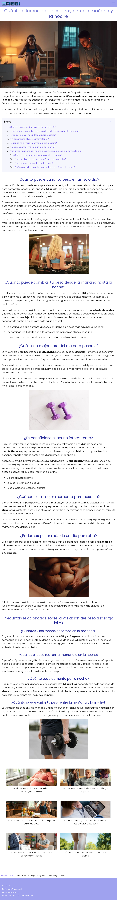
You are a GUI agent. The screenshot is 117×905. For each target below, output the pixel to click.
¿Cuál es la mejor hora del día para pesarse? (33, 135)
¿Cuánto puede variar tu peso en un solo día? (33, 127)
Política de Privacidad (12, 889)
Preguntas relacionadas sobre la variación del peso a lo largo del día (46, 151)
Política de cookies (10, 892)
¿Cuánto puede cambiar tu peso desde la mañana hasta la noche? (45, 131)
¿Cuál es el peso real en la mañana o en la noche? (40, 159)
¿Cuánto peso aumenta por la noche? (33, 163)
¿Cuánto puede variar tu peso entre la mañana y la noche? (44, 167)
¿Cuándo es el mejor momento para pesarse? (33, 143)
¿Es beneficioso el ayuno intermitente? (29, 139)
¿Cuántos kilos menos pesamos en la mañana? (37, 155)
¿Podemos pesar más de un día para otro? (32, 147)
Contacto (6, 885)
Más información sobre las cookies (17, 895)
